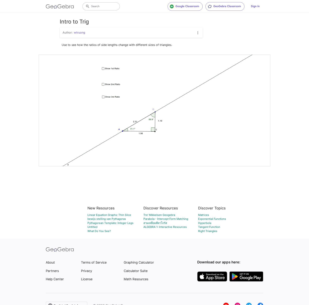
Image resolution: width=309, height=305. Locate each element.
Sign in (255, 6)
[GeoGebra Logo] (60, 6)
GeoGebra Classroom (227, 6)
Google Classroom (187, 6)
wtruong (79, 32)
